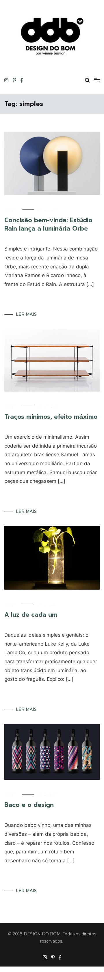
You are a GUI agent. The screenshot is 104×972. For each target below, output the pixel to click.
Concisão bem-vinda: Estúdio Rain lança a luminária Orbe (48, 224)
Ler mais (26, 314)
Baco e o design (29, 805)
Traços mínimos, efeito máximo (51, 416)
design (10, 210)
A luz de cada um (30, 614)
